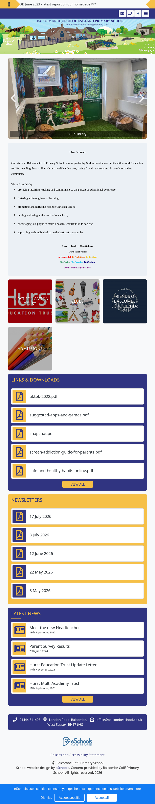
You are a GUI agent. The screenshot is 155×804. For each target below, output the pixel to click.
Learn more (133, 788)
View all (78, 484)
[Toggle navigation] (145, 13)
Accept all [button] (102, 797)
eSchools (62, 767)
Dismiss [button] (46, 797)
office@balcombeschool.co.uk (119, 719)
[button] (13, 98)
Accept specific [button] (69, 797)
